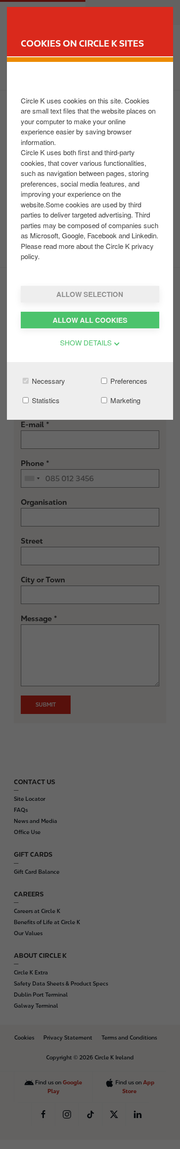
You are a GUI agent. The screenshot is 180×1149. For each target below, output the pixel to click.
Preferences (127, 381)
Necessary (47, 381)
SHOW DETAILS (87, 342)
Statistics (45, 400)
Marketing (124, 400)
